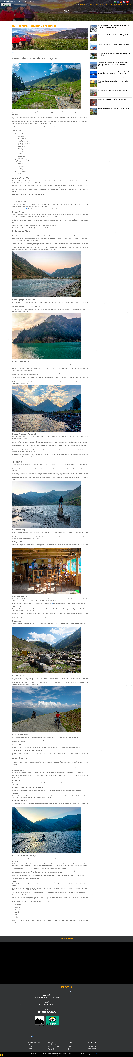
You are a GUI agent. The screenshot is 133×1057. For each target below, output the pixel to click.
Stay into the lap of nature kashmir (54, 1046)
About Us (69, 1046)
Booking (69, 1045)
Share (13, 52)
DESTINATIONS (91, 4)
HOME (77, 4)
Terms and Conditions (92, 1048)
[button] (17, 39)
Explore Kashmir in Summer (53, 1045)
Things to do (70, 1050)
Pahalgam (30, 1045)
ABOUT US (83, 4)
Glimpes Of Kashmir (51, 1048)
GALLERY (120, 4)
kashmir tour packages (52, 1050)
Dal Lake (30, 1050)
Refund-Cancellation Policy (92, 1046)
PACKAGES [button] (99, 4)
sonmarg (30, 1046)
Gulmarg (30, 1048)
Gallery (69, 1048)
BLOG (115, 4)
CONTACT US (127, 4)
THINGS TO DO (108, 4)
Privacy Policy (90, 1045)
